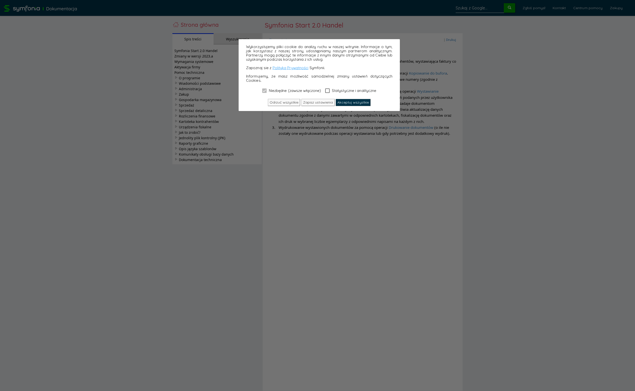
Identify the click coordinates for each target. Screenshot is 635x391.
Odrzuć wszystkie (284, 102)
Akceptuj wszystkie (353, 102)
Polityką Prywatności (291, 67)
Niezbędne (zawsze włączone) (294, 90)
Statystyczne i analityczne (354, 90)
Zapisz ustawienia (318, 102)
